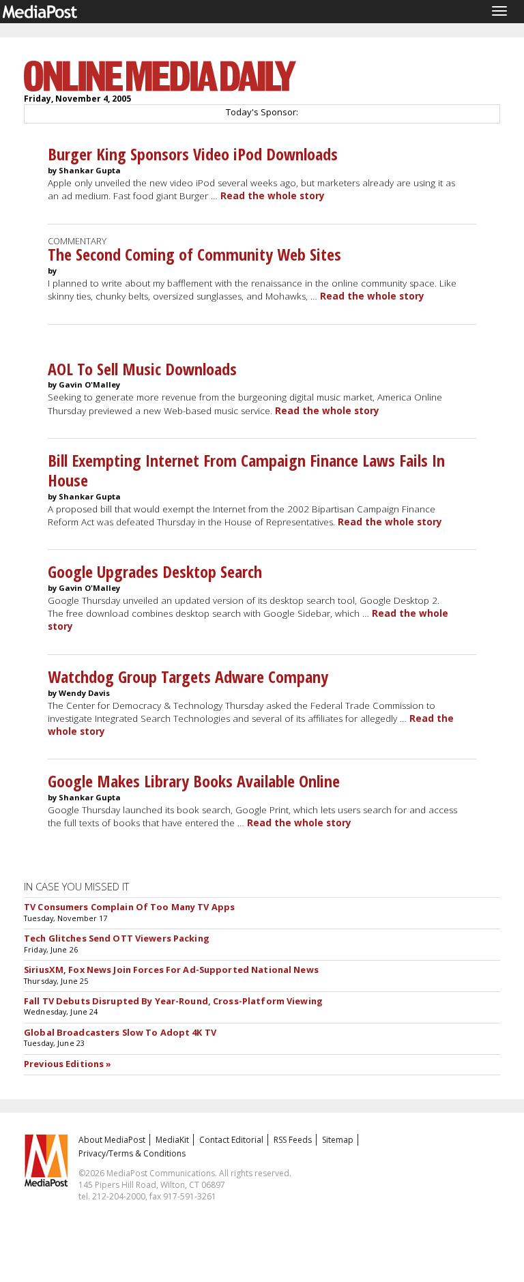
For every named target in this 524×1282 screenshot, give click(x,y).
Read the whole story (272, 196)
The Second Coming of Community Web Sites (194, 254)
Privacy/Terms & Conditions (132, 1153)
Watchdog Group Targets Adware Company (188, 676)
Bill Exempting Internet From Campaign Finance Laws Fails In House (246, 470)
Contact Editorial (231, 1140)
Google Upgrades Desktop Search (155, 571)
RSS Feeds (293, 1140)
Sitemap (337, 1140)
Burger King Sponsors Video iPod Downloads (193, 154)
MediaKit (172, 1140)
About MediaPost (111, 1140)
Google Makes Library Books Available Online (194, 781)
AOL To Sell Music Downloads (142, 369)
